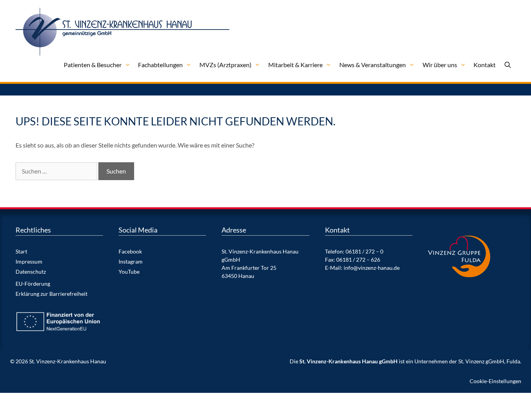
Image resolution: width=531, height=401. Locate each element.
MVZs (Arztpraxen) (225, 64)
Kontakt (484, 64)
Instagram (131, 261)
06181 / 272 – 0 (364, 251)
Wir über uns (440, 64)
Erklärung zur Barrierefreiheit (51, 293)
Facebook (130, 251)
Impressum (29, 261)
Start (21, 251)
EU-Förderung (33, 283)
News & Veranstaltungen (372, 64)
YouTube (129, 271)
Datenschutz (31, 271)
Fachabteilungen (160, 64)
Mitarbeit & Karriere (295, 64)
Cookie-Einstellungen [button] (495, 381)
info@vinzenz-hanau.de (372, 267)
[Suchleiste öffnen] (507, 65)
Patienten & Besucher (93, 64)
